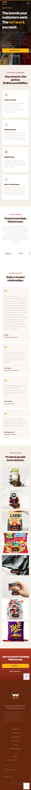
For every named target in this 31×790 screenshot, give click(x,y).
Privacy (5, 782)
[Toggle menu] (27, 3)
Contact (23, 782)
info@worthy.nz (19, 708)
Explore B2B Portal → (15, 671)
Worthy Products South (11, 770)
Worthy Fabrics (8, 777)
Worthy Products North (11, 760)
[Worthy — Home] (7, 3)
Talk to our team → (15, 56)
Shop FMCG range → (15, 50)
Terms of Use (14, 782)
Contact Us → (15, 666)
